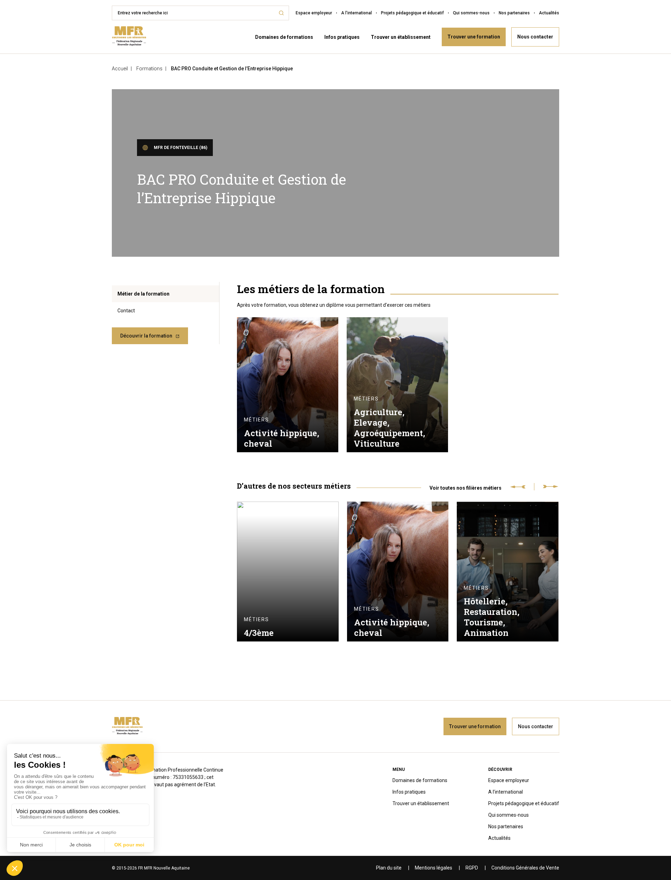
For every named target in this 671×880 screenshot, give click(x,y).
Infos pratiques (342, 37)
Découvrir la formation (146, 336)
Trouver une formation (473, 37)
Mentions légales (433, 868)
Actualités (549, 12)
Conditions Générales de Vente (525, 868)
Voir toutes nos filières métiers (466, 487)
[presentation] (522, 486)
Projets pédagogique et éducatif (412, 12)
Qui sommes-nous (471, 12)
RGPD (472, 868)
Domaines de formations (284, 37)
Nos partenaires (514, 12)
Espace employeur (314, 12)
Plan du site (389, 868)
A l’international (356, 12)
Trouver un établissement (401, 37)
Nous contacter (535, 37)
